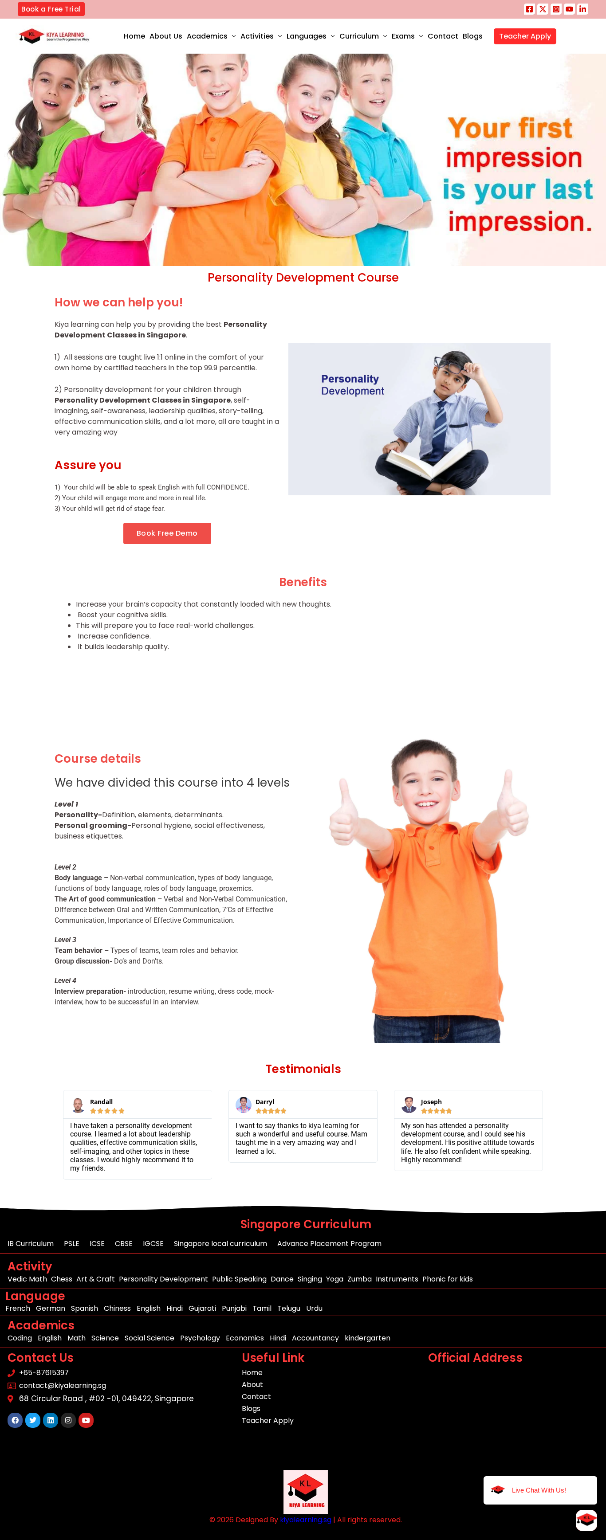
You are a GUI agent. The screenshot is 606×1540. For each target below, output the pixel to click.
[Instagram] (556, 9)
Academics (207, 36)
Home (134, 36)
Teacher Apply (525, 36)
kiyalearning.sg (305, 1520)
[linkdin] (582, 9)
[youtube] (569, 9)
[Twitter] (542, 9)
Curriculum (359, 36)
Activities (257, 36)
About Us (166, 36)
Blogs (473, 36)
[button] (51, 9)
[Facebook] (529, 9)
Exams (403, 36)
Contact (443, 36)
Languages (307, 36)
